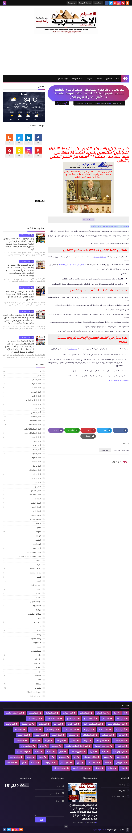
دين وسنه (22, 622)
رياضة (22, 630)
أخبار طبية (22, 445)
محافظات (22, 675)
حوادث (22, 609)
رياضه (22, 634)
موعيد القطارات (22, 696)
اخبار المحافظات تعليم (22, 429)
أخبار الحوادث (80, 103)
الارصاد (22, 523)
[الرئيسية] (125, 78)
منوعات (89, 78)
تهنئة (22, 593)
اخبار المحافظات (22, 424)
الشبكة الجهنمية (100, 256)
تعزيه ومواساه (22, 572)
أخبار (117, 78)
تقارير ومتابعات (22, 585)
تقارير (22, 581)
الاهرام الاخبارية (99, 829)
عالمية (22, 667)
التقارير (109, 78)
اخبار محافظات (22, 474)
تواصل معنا (71, 2)
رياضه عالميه (22, 638)
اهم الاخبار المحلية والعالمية (22, 556)
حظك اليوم (22, 605)
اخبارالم (22, 486)
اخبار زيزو (22, 441)
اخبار (22, 375)
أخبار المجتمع (22, 412)
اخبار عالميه (22, 461)
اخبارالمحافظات (22, 494)
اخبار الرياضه (22, 396)
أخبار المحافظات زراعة (22, 433)
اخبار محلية (22, 478)
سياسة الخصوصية (85, 2)
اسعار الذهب (22, 511)
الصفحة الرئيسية (93, 103)
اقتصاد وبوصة (22, 519)
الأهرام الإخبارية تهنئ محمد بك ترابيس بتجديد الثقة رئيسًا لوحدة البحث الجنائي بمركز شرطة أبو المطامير (20, 295)
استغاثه (22, 498)
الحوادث (22, 531)
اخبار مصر (22, 482)
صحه (22, 646)
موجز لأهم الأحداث (22, 692)
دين (22, 618)
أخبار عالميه (22, 457)
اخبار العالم (22, 404)
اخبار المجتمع (63, 78)
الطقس (22, 540)
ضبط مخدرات (22, 651)
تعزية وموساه (22, 568)
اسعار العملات (22, 515)
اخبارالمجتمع (22, 490)
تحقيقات (22, 560)
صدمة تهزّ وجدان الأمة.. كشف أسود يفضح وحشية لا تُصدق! (109, 226)
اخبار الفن (22, 408)
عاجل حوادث (22, 663)
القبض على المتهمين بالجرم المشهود (71, 264)
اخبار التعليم (22, 383)
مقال (22, 679)
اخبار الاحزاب (22, 379)
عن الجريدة (97, 2)
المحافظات (22, 544)
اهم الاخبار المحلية (22, 552)
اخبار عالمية (22, 453)
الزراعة (22, 535)
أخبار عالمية (22, 449)
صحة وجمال (22, 642)
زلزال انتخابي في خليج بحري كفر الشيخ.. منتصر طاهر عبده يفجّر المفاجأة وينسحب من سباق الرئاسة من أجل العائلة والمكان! (83, 812)
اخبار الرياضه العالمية (22, 400)
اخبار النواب (22, 437)
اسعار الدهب (22, 503)
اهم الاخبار (22, 548)
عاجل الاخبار (22, 659)
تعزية (22, 564)
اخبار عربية (22, 466)
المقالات (99, 78)
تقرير (22, 589)
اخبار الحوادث (77, 78)
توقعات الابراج (22, 601)
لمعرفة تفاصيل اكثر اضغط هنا (119, 380)
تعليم (22, 577)
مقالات (22, 683)
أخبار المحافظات (22, 420)
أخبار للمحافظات (22, 470)
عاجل (22, 655)
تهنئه (22, 597)
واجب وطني (73, 348)
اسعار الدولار (22, 507)
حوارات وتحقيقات (22, 614)
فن (22, 671)
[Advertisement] (66, 54)
